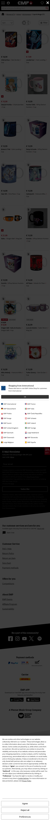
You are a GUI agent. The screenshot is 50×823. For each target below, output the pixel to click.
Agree (25, 803)
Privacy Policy (26, 781)
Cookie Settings (23, 778)
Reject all (25, 810)
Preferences (25, 816)
